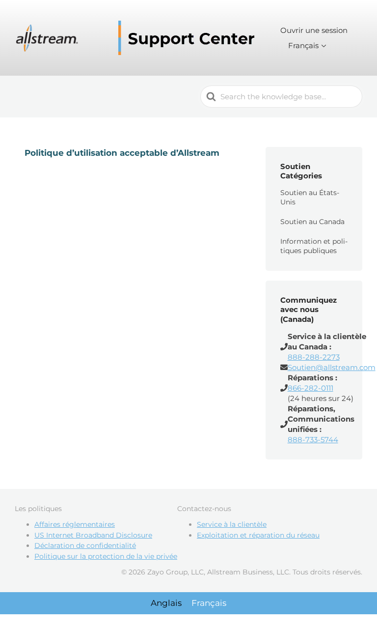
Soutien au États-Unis (309, 197)
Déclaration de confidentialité (85, 545)
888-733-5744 (313, 439)
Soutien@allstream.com (332, 367)
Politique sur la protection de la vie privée (105, 556)
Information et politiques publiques (314, 246)
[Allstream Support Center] (138, 38)
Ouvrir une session (314, 30)
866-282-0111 (310, 388)
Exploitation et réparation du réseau (258, 535)
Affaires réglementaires (74, 524)
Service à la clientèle (232, 524)
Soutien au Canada (312, 221)
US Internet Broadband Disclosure (93, 535)
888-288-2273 (314, 357)
